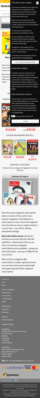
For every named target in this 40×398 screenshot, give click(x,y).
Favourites (5, 312)
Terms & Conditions (8, 289)
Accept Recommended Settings (25, 62)
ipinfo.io (16, 380)
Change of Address (8, 324)
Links (3, 282)
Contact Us (5, 279)
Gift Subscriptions (7, 320)
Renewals (5, 317)
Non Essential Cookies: (24, 116)
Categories (5, 309)
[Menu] (2, 1)
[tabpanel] (20, 189)
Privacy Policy (6, 292)
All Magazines (6, 306)
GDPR (4, 301)
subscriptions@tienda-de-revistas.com (21, 361)
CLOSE (25, 121)
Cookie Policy (6, 295)
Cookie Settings (7, 298)
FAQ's (4, 285)
